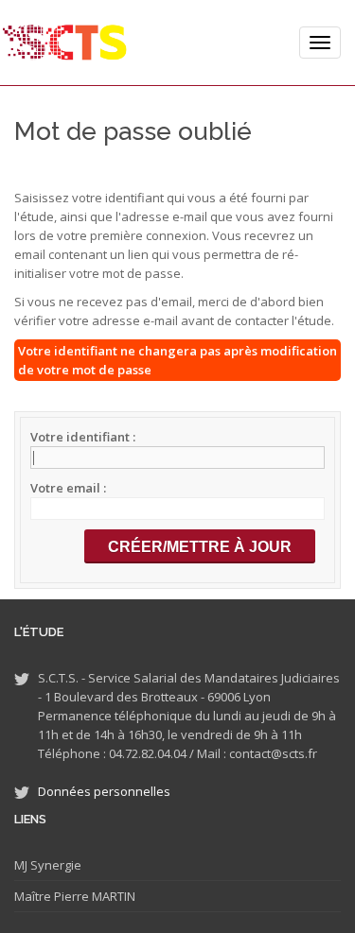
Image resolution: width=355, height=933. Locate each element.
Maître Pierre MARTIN (74, 896)
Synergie (54, 864)
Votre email (66, 487)
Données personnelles (104, 791)
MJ (20, 864)
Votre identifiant (81, 436)
